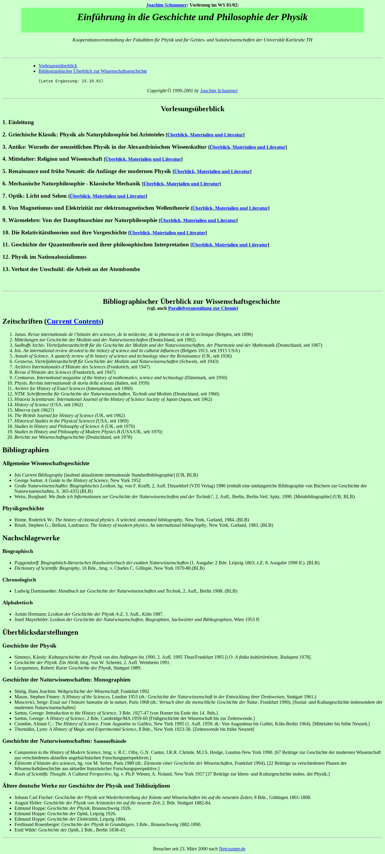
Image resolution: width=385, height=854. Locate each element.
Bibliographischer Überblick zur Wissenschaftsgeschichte (92, 71)
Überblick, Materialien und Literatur (205, 134)
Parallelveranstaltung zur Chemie (202, 308)
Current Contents (74, 321)
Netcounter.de (232, 848)
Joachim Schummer (166, 5)
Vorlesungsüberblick (57, 65)
